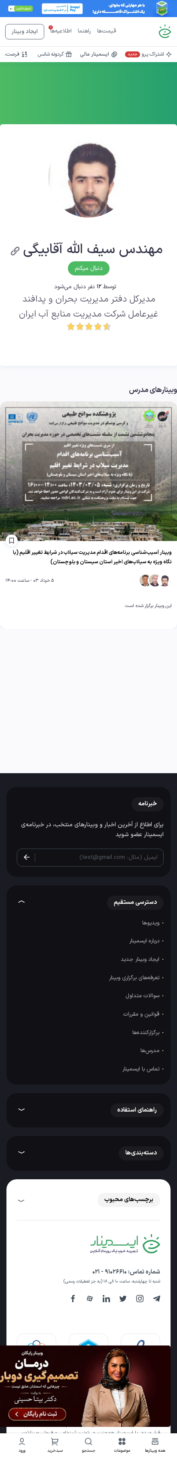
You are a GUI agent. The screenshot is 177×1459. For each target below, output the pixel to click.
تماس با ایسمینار (141, 1069)
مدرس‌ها (150, 1050)
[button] (122, 1446)
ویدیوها (151, 923)
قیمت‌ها (106, 31)
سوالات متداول (143, 996)
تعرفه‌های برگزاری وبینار (135, 978)
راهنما (84, 31)
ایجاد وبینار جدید (141, 959)
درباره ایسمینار (145, 941)
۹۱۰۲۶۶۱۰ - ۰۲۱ (109, 1272)
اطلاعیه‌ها (61, 31)
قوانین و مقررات (142, 1014)
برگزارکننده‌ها (146, 1032)
